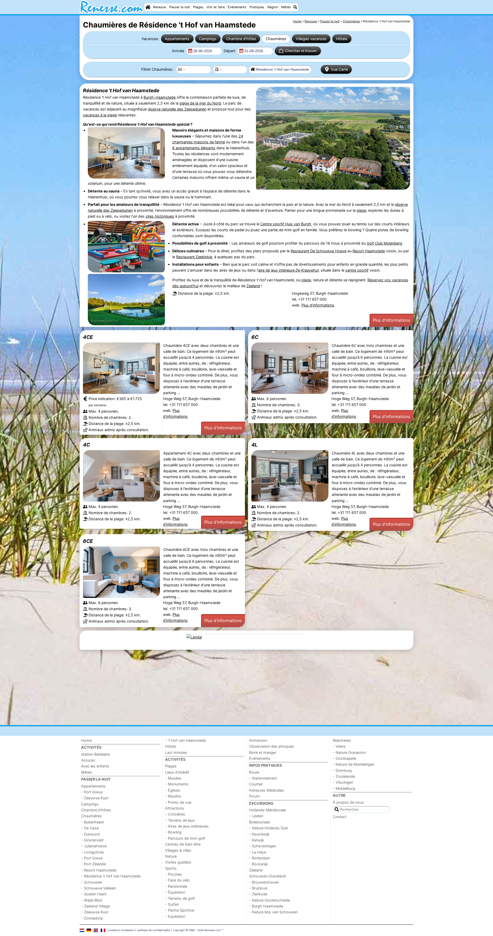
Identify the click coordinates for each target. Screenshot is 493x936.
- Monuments (176, 784)
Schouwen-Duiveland (267, 876)
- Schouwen (91, 882)
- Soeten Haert (94, 894)
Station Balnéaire (95, 754)
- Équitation (175, 892)
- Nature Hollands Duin (268, 828)
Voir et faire (215, 7)
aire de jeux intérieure (288, 270)
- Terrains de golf (180, 898)
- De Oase (90, 828)
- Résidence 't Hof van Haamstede (110, 876)
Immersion (258, 740)
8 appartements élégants (193, 148)
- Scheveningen (262, 846)
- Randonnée (176, 886)
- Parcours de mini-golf (185, 838)
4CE (88, 337)
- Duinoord (90, 834)
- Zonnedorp (92, 918)
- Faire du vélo (177, 880)
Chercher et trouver (301, 51)
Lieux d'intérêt (177, 772)
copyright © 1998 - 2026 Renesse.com (197, 930)
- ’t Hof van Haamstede (185, 740)
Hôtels (341, 38)
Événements (237, 7)
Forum (254, 796)
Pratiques (257, 7)
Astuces (88, 760)
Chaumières (276, 38)
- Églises (172, 790)
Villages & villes (178, 850)
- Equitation (175, 916)
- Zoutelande (344, 776)
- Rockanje (258, 864)
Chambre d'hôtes (241, 38)
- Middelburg (344, 788)
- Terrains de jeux (180, 820)
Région (273, 7)
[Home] (147, 7)
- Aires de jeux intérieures (187, 826)
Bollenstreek (259, 822)
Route (254, 772)
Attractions (174, 808)
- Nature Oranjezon (349, 752)
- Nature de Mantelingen (353, 764)
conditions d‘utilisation (121, 930)
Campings (207, 38)
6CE (88, 541)
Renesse (159, 7)
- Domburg (342, 770)
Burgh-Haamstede (160, 97)
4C (86, 445)
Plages (198, 7)
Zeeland (253, 286)
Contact (339, 816)
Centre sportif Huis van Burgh (285, 224)
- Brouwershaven (264, 882)
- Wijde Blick (91, 900)
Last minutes (176, 752)
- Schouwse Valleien (98, 888)
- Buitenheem (92, 822)
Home (86, 740)
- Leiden (256, 816)
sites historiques (160, 216)
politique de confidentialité (154, 930)
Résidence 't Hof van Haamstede (121, 90)
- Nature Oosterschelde (269, 900)
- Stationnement (263, 778)
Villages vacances (311, 38)
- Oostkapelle (344, 758)
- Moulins (173, 796)
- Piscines (173, 874)
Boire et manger (262, 752)
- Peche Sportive (179, 910)
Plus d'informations (317, 305)
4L (254, 445)
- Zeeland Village (95, 906)
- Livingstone (92, 852)
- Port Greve (91, 792)
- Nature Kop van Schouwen (273, 912)
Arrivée (178, 51)
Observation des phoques (271, 746)
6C (254, 337)
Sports (171, 868)
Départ (230, 51)
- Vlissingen (343, 782)
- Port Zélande (93, 864)
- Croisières (175, 814)
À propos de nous (348, 802)
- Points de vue (178, 802)
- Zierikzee (258, 894)
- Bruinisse (258, 888)
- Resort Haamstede (98, 870)
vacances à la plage (100, 115)
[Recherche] (295, 7)
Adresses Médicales (266, 790)
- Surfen (172, 904)
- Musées (173, 778)
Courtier (256, 784)
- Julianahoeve (94, 846)
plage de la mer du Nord (200, 103)
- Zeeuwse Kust (94, 798)
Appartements (177, 38)
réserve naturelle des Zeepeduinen (177, 109)
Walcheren (342, 740)
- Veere (339, 746)
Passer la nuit (179, 7)
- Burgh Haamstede (266, 906)
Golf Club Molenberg (384, 243)
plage (361, 210)
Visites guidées (178, 862)
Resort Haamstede (369, 251)
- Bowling (173, 832)
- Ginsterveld (92, 840)
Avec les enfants (95, 766)
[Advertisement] (234, 687)
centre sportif (356, 270)
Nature (171, 856)
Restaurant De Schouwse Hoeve (318, 251)
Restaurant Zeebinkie (194, 257)
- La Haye (257, 852)
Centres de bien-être (183, 844)
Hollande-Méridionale (267, 810)
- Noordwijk (259, 834)
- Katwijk (256, 840)
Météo (286, 7)
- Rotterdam (259, 858)
